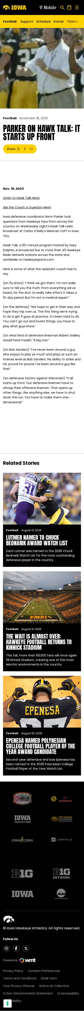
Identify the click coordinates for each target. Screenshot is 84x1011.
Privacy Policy (13, 971)
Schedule (43, 21)
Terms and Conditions (19, 978)
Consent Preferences (44, 971)
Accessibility (12, 1001)
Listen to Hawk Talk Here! (21, 198)
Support (26, 21)
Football (10, 118)
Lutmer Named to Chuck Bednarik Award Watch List (36, 540)
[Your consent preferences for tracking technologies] (7, 1003)
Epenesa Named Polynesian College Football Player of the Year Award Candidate (40, 746)
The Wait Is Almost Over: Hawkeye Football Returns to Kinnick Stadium (39, 642)
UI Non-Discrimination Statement (28, 993)
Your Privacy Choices (19, 986)
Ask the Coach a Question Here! (27, 207)
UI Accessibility (68, 993)
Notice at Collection (54, 986)
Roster (59, 21)
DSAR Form (49, 978)
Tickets (72, 22)
